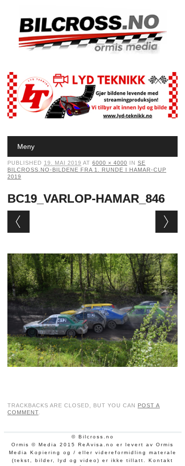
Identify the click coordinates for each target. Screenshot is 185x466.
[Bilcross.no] (93, 52)
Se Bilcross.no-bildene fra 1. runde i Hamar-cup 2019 (86, 169)
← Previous (18, 222)
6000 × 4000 (109, 163)
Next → (166, 222)
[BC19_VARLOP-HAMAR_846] (92, 376)
